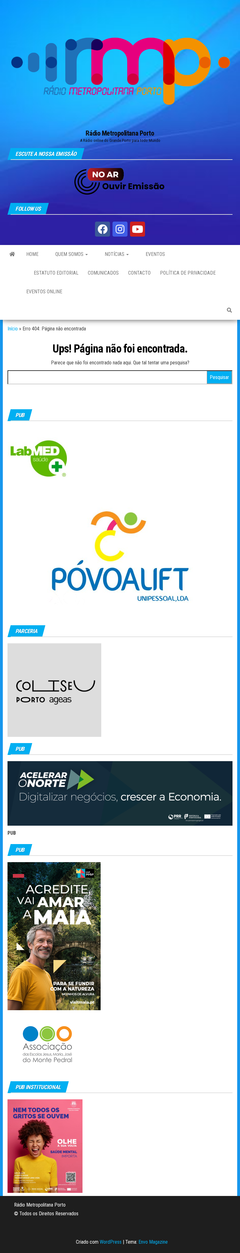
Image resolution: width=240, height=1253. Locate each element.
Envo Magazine (153, 1242)
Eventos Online (44, 292)
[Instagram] (120, 229)
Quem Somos (69, 254)
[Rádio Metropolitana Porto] (12, 254)
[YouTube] (137, 229)
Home (32, 254)
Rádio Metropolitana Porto (120, 133)
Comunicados (103, 273)
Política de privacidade (188, 273)
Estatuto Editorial (55, 273)
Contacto (139, 273)
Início (13, 329)
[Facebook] (102, 229)
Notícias (114, 254)
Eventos (154, 254)
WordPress (111, 1242)
